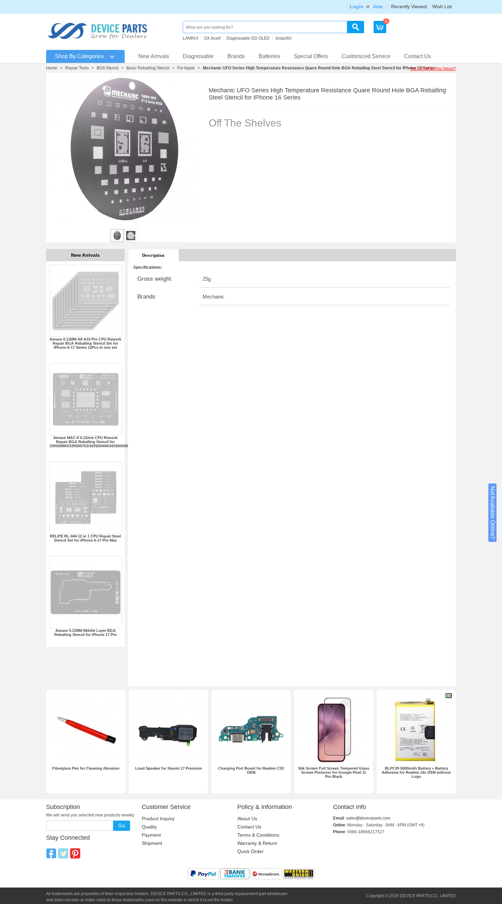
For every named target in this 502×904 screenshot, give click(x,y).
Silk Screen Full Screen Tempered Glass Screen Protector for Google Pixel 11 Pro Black (333, 772)
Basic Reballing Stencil (147, 68)
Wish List (442, 6)
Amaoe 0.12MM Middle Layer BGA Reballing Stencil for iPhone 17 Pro (85, 632)
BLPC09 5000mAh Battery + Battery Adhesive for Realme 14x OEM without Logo (416, 772)
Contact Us (417, 56)
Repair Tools (77, 68)
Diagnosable (198, 56)
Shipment (152, 843)
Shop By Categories (79, 56)
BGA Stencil (107, 68)
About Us (247, 818)
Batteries (269, 56)
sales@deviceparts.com (368, 818)
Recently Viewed (409, 6)
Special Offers (311, 56)
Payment (151, 835)
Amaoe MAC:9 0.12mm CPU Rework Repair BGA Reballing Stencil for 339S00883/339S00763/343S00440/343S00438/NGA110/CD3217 (104, 442)
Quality (149, 826)
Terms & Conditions (258, 835)
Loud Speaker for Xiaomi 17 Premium (168, 768)
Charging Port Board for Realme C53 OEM (251, 770)
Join (378, 6)
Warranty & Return (257, 843)
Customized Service (365, 56)
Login (356, 6)
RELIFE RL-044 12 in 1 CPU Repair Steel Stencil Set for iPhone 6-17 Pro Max (85, 538)
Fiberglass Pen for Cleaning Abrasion (86, 768)
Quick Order (250, 851)
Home (51, 68)
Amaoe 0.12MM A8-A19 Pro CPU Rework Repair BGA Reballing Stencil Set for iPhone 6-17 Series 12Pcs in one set (85, 343)
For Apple (186, 68)
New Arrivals (153, 56)
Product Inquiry (158, 818)
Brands (236, 56)
